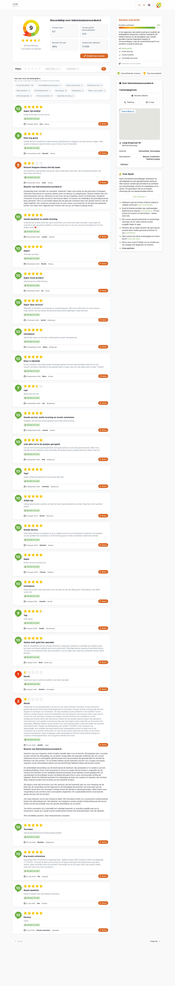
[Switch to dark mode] (144, 5)
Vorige (20, 941)
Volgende (154, 941)
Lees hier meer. (134, 239)
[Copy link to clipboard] (139, 5)
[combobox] (53, 68)
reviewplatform (146, 211)
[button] (139, 247)
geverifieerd (130, 233)
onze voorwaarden (145, 205)
